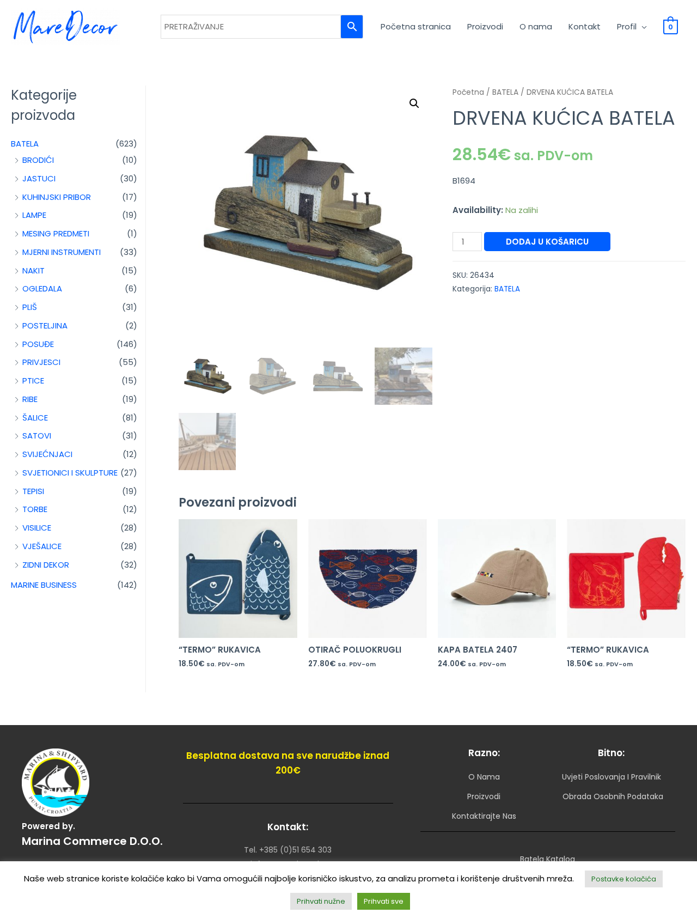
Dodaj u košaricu (547, 241)
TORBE (34, 509)
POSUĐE (38, 344)
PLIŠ (29, 307)
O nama (535, 26)
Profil (627, 26)
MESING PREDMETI (55, 233)
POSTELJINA (45, 325)
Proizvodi (485, 26)
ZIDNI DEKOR (45, 564)
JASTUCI (39, 178)
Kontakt (584, 26)
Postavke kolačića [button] (623, 879)
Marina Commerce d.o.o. (92, 841)
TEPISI (33, 491)
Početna (468, 92)
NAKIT (33, 270)
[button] (414, 103)
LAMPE (34, 215)
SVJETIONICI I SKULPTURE (70, 472)
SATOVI (36, 435)
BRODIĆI (38, 160)
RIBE (30, 399)
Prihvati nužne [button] (321, 901)
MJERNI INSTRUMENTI (61, 252)
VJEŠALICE (42, 546)
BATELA (25, 143)
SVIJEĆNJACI (47, 454)
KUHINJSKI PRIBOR (56, 197)
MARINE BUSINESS (44, 585)
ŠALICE (35, 417)
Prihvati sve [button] (383, 901)
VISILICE (36, 527)
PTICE (33, 380)
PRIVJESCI (41, 362)
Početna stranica (416, 26)
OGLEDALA (42, 288)
